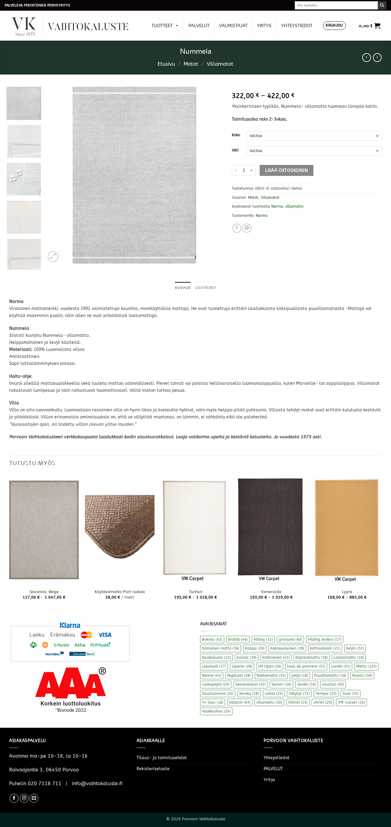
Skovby (249, 693)
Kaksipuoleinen (287, 648)
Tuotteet (162, 25)
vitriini (322, 702)
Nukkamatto (271, 675)
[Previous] (56, 175)
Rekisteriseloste (153, 768)
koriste (247, 657)
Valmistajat (233, 25)
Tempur (326, 693)
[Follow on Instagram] (24, 798)
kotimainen (276, 657)
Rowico (362, 675)
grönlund (290, 639)
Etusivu (166, 64)
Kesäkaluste (216, 657)
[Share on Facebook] (237, 228)
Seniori (281, 684)
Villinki (298, 702)
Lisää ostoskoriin (286, 170)
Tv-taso (212, 702)
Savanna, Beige (44, 591)
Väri (235, 150)
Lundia (340, 666)
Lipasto (242, 666)
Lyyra (347, 591)
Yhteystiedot (296, 25)
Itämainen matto (220, 648)
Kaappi (255, 648)
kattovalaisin (325, 648)
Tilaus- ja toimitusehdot (162, 757)
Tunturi (195, 591)
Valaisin (239, 702)
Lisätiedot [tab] (205, 287)
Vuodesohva (216, 711)
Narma (277, 206)
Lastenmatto (349, 657)
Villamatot (220, 64)
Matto (366, 666)
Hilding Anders (325, 639)
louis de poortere (306, 666)
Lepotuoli (214, 666)
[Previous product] (377, 57)
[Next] (211, 175)
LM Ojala (269, 666)
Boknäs (212, 639)
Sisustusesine (217, 693)
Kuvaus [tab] (183, 287)
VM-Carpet (351, 702)
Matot (191, 64)
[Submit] (382, 5)
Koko (236, 135)
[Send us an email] (33, 798)
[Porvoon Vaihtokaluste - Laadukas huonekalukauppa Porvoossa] (74, 26)
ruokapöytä (215, 684)
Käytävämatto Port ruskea (120, 591)
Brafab (238, 639)
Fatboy (263, 639)
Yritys (264, 25)
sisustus (333, 684)
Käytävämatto (311, 657)
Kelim (355, 648)
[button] (334, 25)
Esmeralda (271, 591)
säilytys (299, 693)
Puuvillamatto (330, 675)
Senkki (306, 684)
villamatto (294, 206)
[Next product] (366, 57)
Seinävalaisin (250, 684)
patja (299, 675)
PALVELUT (199, 25)
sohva (274, 693)
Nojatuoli (239, 675)
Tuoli (350, 693)
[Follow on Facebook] (14, 798)
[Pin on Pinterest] (246, 228)
